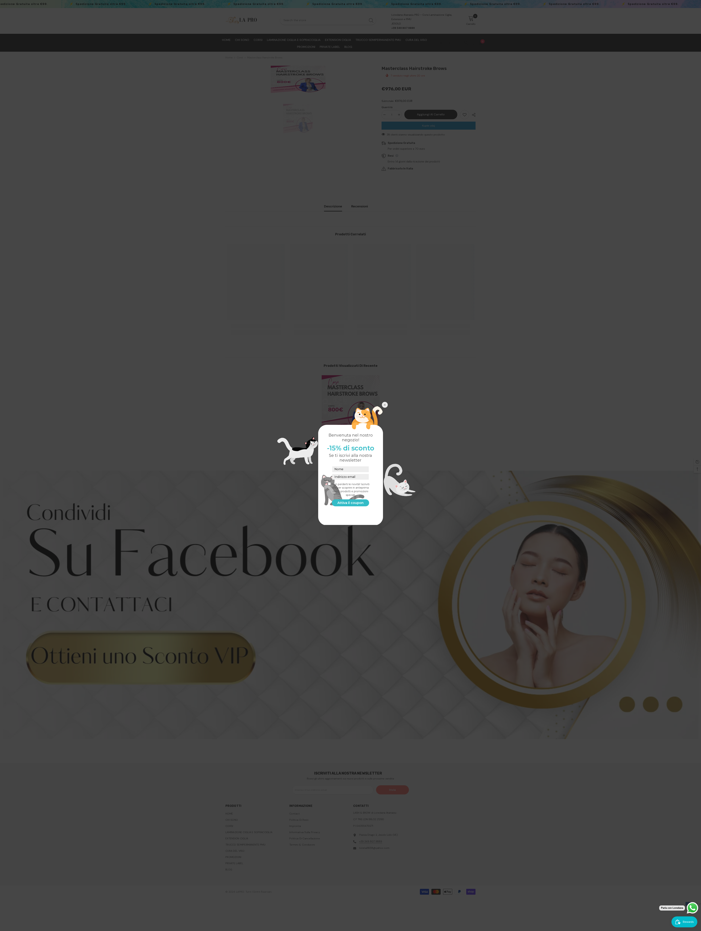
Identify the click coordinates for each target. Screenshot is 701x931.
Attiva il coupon (350, 503)
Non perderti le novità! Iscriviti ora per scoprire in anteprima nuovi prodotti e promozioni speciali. (350, 490)
